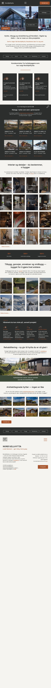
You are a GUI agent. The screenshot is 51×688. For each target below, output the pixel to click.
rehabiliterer (44, 351)
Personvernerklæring (8, 466)
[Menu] (26, 3)
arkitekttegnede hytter (28, 391)
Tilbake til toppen (5, 246)
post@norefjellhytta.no (41, 454)
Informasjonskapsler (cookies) (10, 468)
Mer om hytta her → (9, 135)
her (46, 461)
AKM (15, 469)
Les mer (6, 91)
